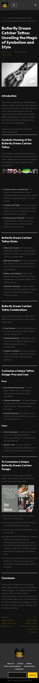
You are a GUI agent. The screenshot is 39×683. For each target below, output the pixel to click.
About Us (10, 664)
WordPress (27, 681)
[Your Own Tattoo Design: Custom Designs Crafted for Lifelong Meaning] (5, 5)
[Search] (35, 5)
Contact (20, 664)
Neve (9, 681)
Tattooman (8, 52)
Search (32, 675)
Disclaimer (19, 669)
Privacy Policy (29, 666)
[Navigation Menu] (13, 5)
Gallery (29, 664)
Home (4, 18)
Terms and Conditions (12, 666)
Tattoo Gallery (7, 55)
